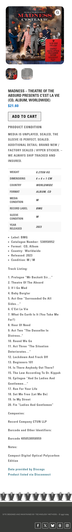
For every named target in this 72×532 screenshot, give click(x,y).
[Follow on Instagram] (67, 526)
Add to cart (24, 116)
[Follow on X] (45, 526)
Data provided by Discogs (26, 469)
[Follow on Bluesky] (53, 526)
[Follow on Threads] (60, 526)
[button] (58, 12)
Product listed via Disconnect (29, 474)
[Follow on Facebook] (38, 526)
